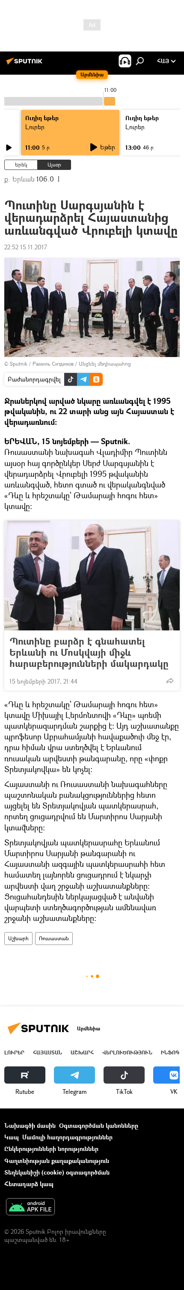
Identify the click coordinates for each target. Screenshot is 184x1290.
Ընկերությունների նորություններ (51, 1149)
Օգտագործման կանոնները (98, 1125)
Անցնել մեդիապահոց (105, 363)
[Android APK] (30, 1207)
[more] (169, 680)
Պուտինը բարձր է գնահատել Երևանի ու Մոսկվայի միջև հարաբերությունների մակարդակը (89, 652)
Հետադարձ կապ (28, 1184)
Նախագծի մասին (30, 1125)
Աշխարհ (18, 938)
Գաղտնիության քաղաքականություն (56, 1161)
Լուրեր (35, 127)
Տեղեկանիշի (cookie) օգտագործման (57, 1172)
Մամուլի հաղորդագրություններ (67, 1137)
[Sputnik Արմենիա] (25, 64)
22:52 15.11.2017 (25, 247)
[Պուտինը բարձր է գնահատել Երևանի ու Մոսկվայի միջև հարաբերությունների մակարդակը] (92, 575)
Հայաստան (47, 1052)
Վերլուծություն (127, 1052)
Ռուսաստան (54, 938)
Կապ (11, 1137)
